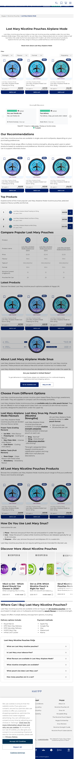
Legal (36, 700)
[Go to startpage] (8, 10)
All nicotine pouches (57, 609)
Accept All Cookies (18, 741)
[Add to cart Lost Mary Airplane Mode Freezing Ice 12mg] (70, 212)
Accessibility (37, 714)
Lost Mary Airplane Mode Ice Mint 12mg (64, 248)
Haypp (61, 700)
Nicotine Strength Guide (61, 727)
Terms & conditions (36, 704)
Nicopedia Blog (62, 714)
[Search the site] (58, 10)
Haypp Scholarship (61, 720)
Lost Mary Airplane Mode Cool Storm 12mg (45, 248)
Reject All (17, 747)
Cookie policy (36, 710)
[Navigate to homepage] (37, 690)
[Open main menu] (70, 10)
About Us (62, 704)
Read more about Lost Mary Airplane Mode (36, 46)
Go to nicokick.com (29, 385)
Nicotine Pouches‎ (14, 16)
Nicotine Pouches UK (62, 707)
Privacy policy (37, 707)
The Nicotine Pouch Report (62, 717)
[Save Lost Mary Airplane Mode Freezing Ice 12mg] (4, 60)
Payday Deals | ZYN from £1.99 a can (36, 2)
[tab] (13, 601)
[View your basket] (66, 10)
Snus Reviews (61, 724)
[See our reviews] (56, 6)
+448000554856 (42, 739)
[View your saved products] (62, 10)
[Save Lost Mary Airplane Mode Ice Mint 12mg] (53, 60)
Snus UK (62, 710)
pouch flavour (50, 611)
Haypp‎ (3, 16)
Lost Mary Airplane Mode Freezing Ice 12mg (27, 248)
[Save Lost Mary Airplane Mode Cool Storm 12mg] (29, 60)
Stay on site (47, 385)
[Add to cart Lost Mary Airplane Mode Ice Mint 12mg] (70, 226)
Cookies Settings (17, 753)
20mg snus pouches (36, 441)
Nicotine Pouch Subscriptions (62, 730)
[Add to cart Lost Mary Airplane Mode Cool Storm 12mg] (70, 219)
